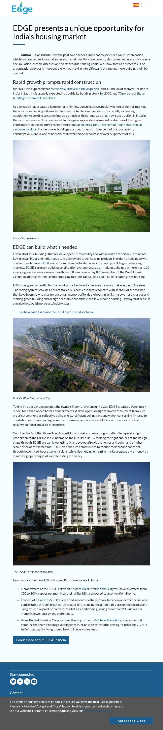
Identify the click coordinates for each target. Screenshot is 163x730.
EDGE (45, 263)
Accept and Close (131, 720)
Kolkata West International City (92, 589)
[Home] (21, 8)
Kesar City (43, 600)
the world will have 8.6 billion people (75, 89)
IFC (98, 272)
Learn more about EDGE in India (41, 640)
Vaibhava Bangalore (107, 620)
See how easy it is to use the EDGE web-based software (56, 312)
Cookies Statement (97, 710)
